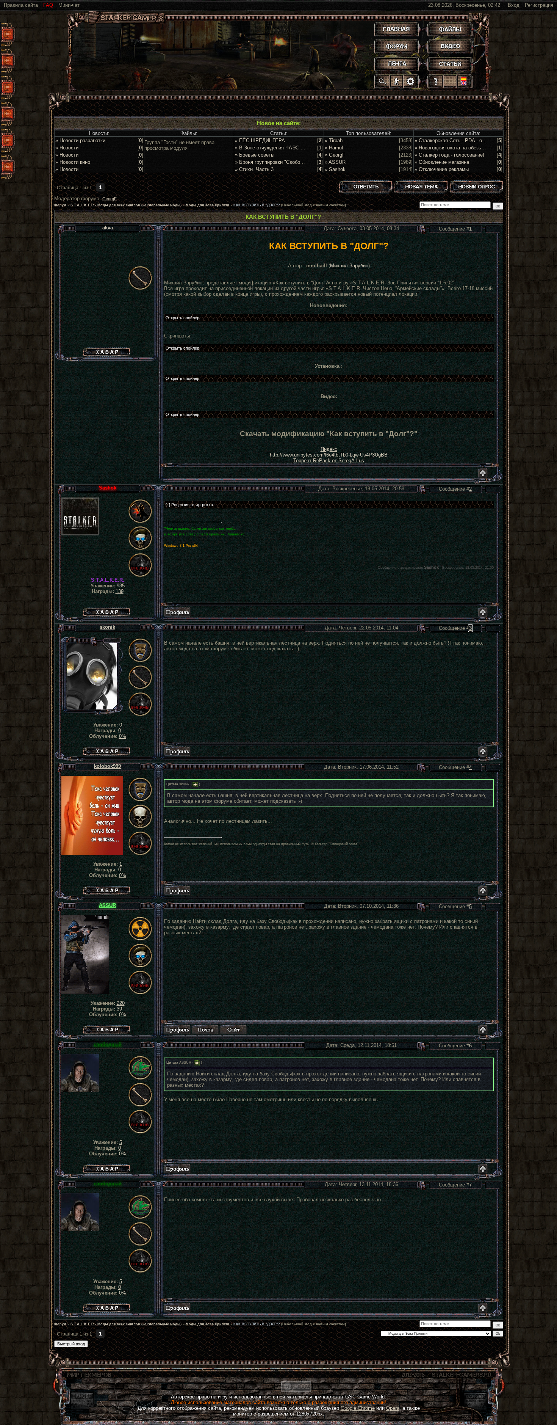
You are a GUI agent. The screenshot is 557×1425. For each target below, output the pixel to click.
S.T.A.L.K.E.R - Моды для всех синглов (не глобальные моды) (125, 205)
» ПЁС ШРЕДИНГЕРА (260, 140)
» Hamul (334, 148)
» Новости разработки (80, 140)
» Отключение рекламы (442, 169)
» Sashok (335, 169)
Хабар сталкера (106, 350)
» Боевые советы (254, 155)
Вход (513, 5)
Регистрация (539, 5)
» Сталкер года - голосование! (449, 155)
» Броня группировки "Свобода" (271, 162)
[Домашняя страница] (233, 1029)
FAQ (48, 5)
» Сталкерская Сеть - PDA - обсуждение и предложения (479, 140)
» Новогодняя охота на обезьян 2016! (457, 148)
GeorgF (109, 198)
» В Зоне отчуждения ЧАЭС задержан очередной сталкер (301, 148)
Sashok (107, 488)
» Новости (66, 148)
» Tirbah (334, 140)
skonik (107, 627)
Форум (60, 205)
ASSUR (107, 905)
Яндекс (329, 449)
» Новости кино (72, 162)
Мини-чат (69, 5)
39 (119, 1009)
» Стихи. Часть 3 (254, 169)
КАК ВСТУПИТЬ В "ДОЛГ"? (256, 205)
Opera (392, 1408)
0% (122, 736)
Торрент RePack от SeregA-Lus (328, 460)
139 (120, 591)
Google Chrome (358, 1408)
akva (107, 228)
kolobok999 (107, 766)
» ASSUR (335, 162)
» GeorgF (335, 155)
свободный (108, 1044)
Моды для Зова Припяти (207, 205)
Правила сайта (21, 5)
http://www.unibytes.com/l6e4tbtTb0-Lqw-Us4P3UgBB (329, 455)
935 (121, 586)
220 (121, 1003)
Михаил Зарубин (349, 265)
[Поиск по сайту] (382, 81)
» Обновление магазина (442, 162)
